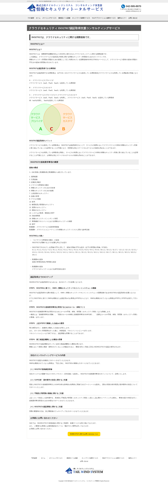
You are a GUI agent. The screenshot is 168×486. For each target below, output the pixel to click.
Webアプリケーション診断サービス (113, 458)
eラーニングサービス (56, 458)
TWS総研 (34, 458)
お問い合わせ (84, 461)
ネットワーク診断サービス (90, 458)
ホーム (43, 458)
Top (163, 481)
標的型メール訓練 (72, 458)
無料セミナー (132, 458)
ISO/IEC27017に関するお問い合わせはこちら (84, 434)
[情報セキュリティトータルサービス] (65, 11)
